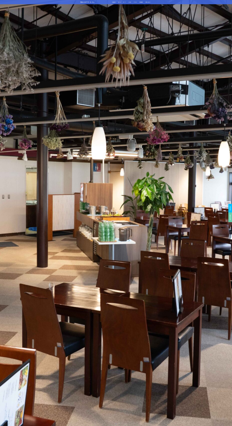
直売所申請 (230, 217)
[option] (116, 213)
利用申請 (230, 208)
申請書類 (141, 2)
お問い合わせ (147, 2)
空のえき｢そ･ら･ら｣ (87, 2)
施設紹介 (114, 2)
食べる (119, 2)
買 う (124, 2)
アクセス (135, 2)
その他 (129, 2)
